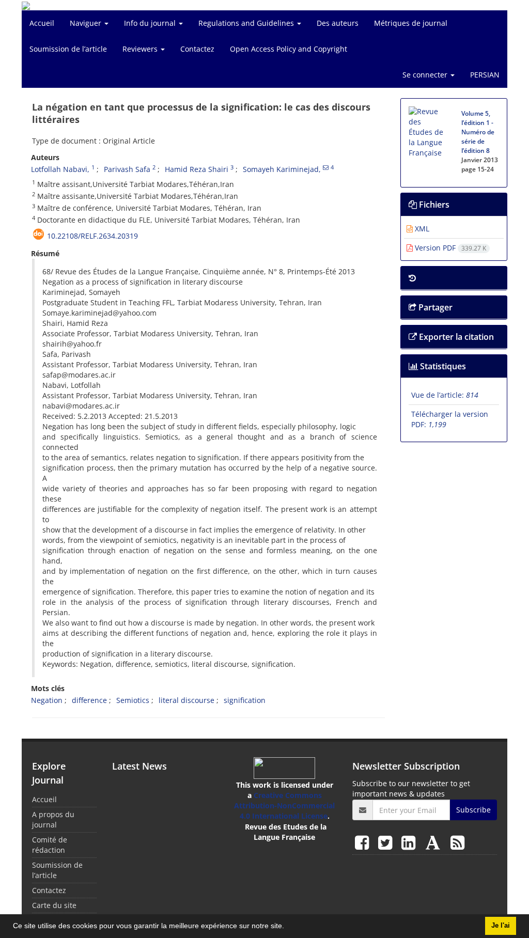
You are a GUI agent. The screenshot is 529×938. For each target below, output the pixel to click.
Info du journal (151, 23)
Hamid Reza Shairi (196, 169)
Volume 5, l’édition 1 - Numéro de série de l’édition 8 (477, 132)
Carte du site (54, 905)
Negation (47, 700)
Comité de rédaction (49, 845)
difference (89, 700)
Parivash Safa (127, 169)
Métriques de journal (410, 23)
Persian (485, 75)
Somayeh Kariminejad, (282, 169)
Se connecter (425, 75)
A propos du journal (53, 819)
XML (421, 228)
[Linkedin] (410, 842)
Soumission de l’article (68, 49)
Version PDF (449, 248)
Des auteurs (338, 23)
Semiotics (132, 700)
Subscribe (473, 810)
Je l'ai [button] (500, 925)
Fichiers (433, 204)
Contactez (197, 49)
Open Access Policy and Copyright (288, 49)
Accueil (41, 23)
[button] (287, 927)
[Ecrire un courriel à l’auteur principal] (326, 167)
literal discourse (186, 700)
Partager (434, 307)
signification (245, 700)
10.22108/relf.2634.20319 (92, 236)
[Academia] (435, 842)
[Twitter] (387, 842)
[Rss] (457, 842)
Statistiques (442, 366)
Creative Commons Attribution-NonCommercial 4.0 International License (284, 805)
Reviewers (141, 49)
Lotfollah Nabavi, (60, 169)
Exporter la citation (455, 336)
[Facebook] (364, 842)
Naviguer (86, 23)
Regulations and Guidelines (247, 23)
